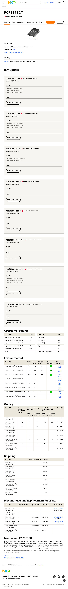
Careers (14, 576)
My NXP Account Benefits (11, 579)
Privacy (4, 584)
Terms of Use (10, 584)
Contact (36, 576)
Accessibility (25, 584)
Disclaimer (45, 460)
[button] (59, 2)
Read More (41, 565)
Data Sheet (60, 22)
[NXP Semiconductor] (12, 2)
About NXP (6, 576)
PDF (14, 50)
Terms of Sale (17, 584)
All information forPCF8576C (13, 52)
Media (29, 576)
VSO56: (6, 61)
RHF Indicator (50, 362)
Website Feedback (7, 586)
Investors (21, 576)
